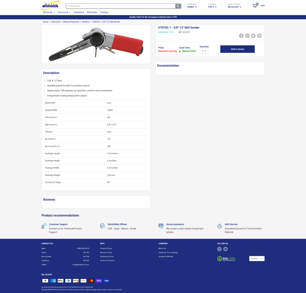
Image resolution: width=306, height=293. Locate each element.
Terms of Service (107, 261)
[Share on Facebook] (241, 35)
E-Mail (43, 265)
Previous (40, 45)
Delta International (59, 289)
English (254, 258)
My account (233, 7)
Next (152, 45)
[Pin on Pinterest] (247, 35)
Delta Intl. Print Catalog (168, 253)
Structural (55, 22)
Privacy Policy (106, 248)
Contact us (47, 243)
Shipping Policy (106, 257)
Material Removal (71, 22)
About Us (162, 248)
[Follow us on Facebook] (219, 249)
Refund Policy (106, 253)
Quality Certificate (166, 257)
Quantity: (204, 46)
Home (45, 22)
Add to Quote (237, 49)
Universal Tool (166, 32)
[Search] (178, 6)
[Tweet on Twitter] (253, 35)
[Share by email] (259, 35)
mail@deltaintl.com (80, 265)
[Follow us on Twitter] (225, 249)
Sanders (85, 22)
